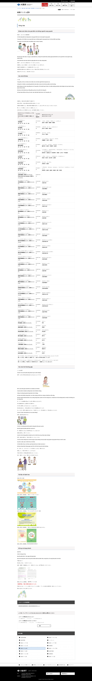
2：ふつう (29, 618)
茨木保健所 (20, 127)
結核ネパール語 (24, 656)
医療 (27, 8)
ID (20, 123)
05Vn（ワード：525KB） (22, 581)
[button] (64, 1)
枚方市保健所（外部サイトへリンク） (25, 340)
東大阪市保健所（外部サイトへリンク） (25, 331)
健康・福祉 (23, 8)
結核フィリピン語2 (24, 653)
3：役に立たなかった (38, 618)
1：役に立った (22, 618)
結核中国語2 (51, 651)
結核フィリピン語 (24, 645)
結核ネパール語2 (24, 651)
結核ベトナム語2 (24, 648)
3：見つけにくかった (40, 622)
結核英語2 (51, 653)
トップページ (19, 8)
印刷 (59, 9)
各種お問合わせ (64, 673)
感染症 (29, 8)
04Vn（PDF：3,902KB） (22, 543)
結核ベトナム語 (52, 656)
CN (24, 123)
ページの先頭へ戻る (75, 670)
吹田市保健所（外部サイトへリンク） (25, 353)
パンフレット (51, 640)
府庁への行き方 (49, 673)
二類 (36, 8)
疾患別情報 (32, 8)
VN (18, 123)
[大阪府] (24, 5)
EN (28, 123)
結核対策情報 (23, 637)
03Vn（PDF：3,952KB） (22, 527)
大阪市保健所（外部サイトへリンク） (25, 174)
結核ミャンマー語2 (52, 642)
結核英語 (50, 645)
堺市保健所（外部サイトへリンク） (25, 322)
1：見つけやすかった (23, 622)
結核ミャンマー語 (24, 642)
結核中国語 (23, 640)
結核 (38, 8)
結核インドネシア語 (53, 637)
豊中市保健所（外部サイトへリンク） (25, 335)
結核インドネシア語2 (53, 648)
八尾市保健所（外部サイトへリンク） (25, 344)
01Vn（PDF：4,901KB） (22, 494)
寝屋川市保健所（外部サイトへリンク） (25, 348)
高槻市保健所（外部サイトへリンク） (25, 327)
